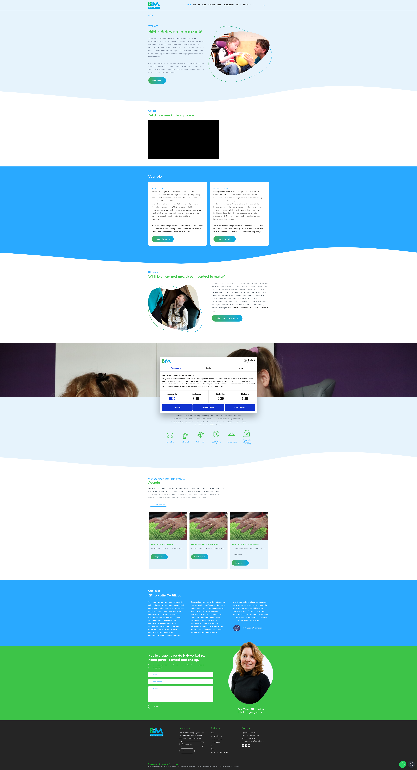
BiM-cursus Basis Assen (162, 544)
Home (189, 5)
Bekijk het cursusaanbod (227, 318)
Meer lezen (157, 80)
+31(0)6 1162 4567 (249, 738)
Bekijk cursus (159, 557)
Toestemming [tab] (176, 368)
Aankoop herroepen (219, 752)
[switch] (196, 398)
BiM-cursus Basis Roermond (204, 544)
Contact (247, 5)
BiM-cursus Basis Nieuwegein (246, 544)
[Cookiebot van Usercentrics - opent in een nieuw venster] (245, 361)
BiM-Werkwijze (199, 5)
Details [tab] (208, 368)
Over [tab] (241, 368)
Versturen (155, 706)
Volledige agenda (158, 504)
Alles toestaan (239, 407)
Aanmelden (187, 751)
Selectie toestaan (208, 407)
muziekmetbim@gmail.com (253, 741)
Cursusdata (229, 5)
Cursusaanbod (214, 5)
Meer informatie (163, 239)
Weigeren (177, 407)
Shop (238, 5)
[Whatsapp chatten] (402, 764)
